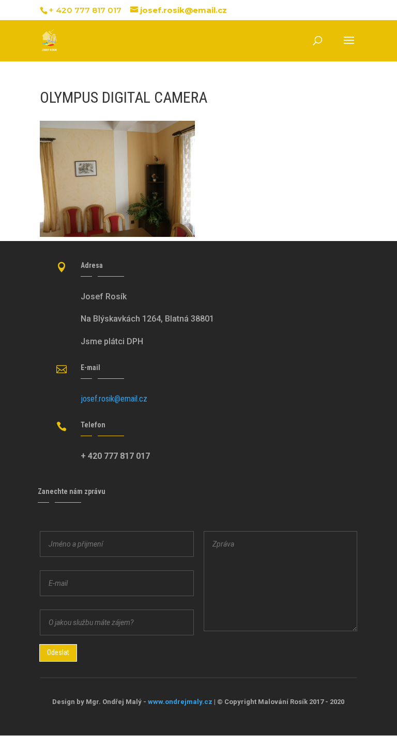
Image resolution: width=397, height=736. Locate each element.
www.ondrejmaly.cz (180, 702)
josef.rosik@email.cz (114, 399)
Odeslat (58, 652)
